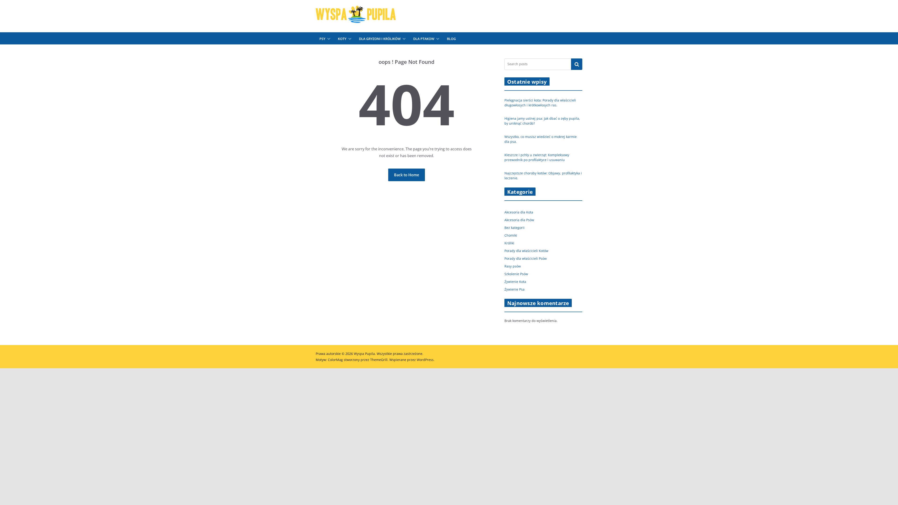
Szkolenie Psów (516, 274)
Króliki (509, 243)
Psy (322, 38)
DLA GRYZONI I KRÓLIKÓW (380, 38)
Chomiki (510, 235)
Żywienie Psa (514, 289)
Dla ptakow (423, 38)
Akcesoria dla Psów (519, 220)
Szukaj (576, 64)
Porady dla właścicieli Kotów (526, 251)
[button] (327, 39)
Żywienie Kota (515, 281)
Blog (451, 38)
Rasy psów (512, 266)
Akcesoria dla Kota (518, 212)
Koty (342, 38)
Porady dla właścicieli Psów (525, 258)
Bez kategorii (514, 227)
